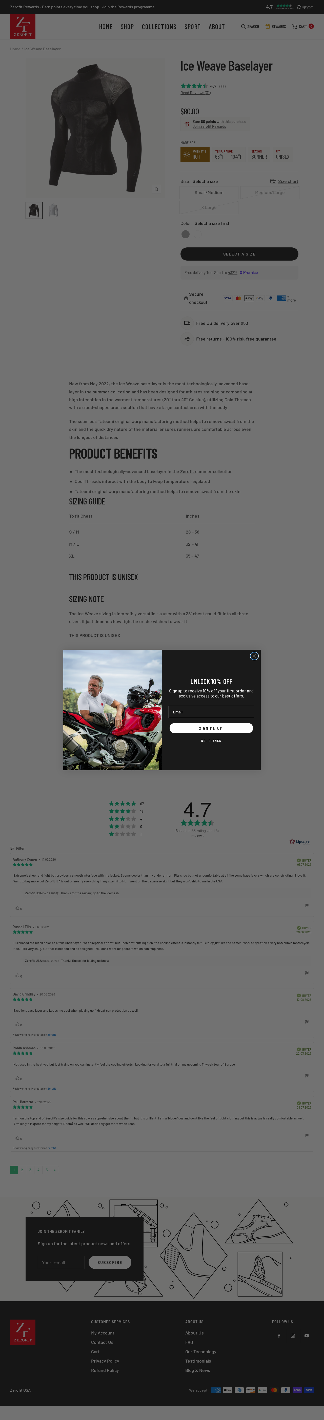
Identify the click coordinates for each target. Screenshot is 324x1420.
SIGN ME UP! (211, 728)
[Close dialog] (254, 656)
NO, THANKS (211, 740)
